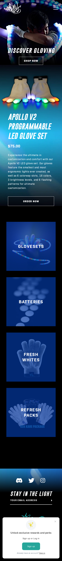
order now (31, 201)
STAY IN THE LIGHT (31, 493)
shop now (31, 60)
